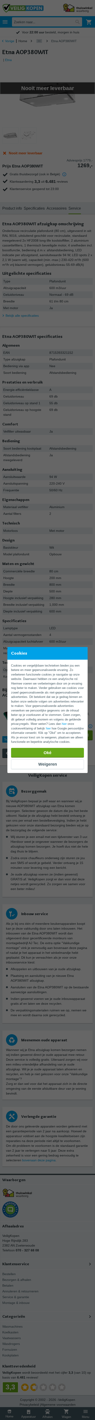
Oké (47, 752)
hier (64, 724)
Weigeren (47, 764)
